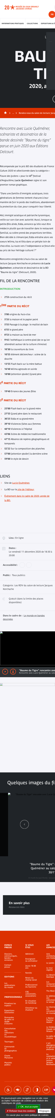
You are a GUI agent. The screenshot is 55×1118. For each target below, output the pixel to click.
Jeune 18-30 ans (30, 967)
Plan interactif (50, 75)
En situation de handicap (30, 1002)
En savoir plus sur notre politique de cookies (27, 1115)
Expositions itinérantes (9, 1012)
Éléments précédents (24, 824)
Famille (28, 973)
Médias (50, 66)
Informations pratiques (13, 23)
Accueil (5, 113)
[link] (24, 824)
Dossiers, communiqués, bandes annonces (10, 957)
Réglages (44, 1111)
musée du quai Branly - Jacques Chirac (25, 7)
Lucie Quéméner (20, 482)
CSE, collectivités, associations (30, 994)
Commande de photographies (10, 1049)
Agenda (50, 56)
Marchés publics (8, 1064)
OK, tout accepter (29, 1106)
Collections (32, 23)
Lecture (5, 672)
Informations (50, 46)
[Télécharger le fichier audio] (13, 672)
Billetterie (50, 37)
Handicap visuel (17, 1089)
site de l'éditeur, (25, 489)
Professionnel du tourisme (31, 986)
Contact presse (7, 966)
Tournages (8, 1042)
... (13, 113)
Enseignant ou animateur (31, 960)
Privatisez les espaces (10, 1005)
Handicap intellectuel (36, 1089)
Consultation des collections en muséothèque (10, 1033)
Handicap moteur (8, 1089)
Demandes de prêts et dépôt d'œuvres (9, 1021)
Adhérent (29, 954)
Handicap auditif (27, 1089)
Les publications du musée (9, 985)
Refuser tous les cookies (22, 1111)
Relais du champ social (31, 979)
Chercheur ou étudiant (31, 1009)
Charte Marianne (8, 1057)
